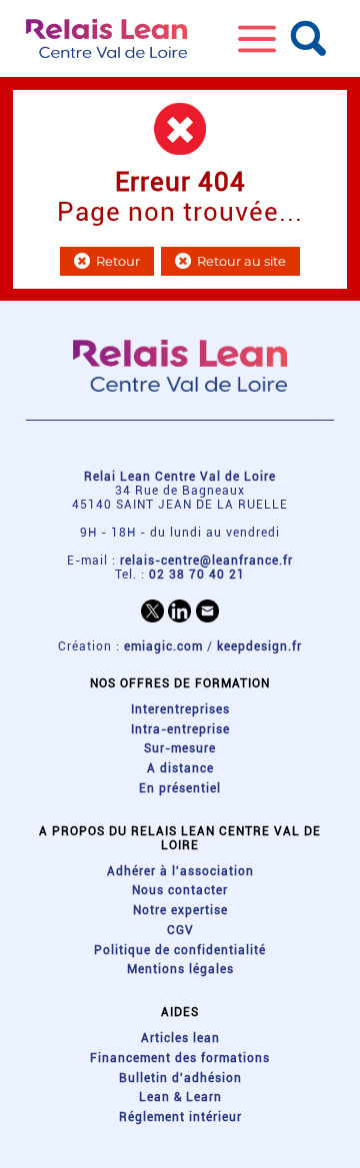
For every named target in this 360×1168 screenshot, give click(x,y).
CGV (180, 930)
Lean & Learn (180, 1097)
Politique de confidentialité (180, 950)
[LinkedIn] (179, 610)
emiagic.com (163, 646)
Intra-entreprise (180, 729)
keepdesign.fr (259, 646)
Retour (118, 261)
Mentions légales (180, 969)
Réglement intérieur (180, 1117)
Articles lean (180, 1038)
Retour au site (241, 261)
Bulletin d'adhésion (180, 1078)
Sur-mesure (180, 748)
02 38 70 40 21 (197, 575)
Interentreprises (180, 709)
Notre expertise (180, 910)
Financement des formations (180, 1058)
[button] (257, 38)
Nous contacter (180, 890)
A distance (180, 768)
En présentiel (180, 788)
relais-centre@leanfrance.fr (206, 561)
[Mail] (207, 610)
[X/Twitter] (152, 610)
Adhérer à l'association (180, 871)
